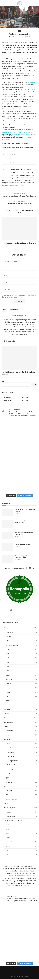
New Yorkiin (31, 82)
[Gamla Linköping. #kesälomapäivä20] (19, 486)
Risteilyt (21, 735)
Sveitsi (21, 701)
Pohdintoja (21, 790)
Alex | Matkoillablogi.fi (15, 37)
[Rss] (23, 969)
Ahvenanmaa (8, 866)
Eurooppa (20, 628)
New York (12, 154)
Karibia (21, 743)
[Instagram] (20, 969)
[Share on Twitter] (27, 162)
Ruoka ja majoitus (20, 808)
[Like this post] (23, 162)
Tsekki (21, 705)
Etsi (3, 381)
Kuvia (20, 718)
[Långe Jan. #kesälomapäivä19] (19, 488)
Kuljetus (20, 713)
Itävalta (21, 666)
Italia (21, 662)
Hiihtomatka (7, 871)
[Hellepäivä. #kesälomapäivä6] (19, 959)
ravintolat (22, 878)
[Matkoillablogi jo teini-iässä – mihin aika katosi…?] (7, 559)
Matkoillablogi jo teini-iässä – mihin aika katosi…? (24, 556)
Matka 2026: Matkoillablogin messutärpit (24, 533)
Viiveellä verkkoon (21, 799)
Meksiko (22, 769)
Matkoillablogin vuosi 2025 (23, 544)
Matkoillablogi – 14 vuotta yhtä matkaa (18, 372)
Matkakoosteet (20, 722)
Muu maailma (20, 739)
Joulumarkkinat (8, 873)
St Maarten (22, 752)
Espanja (21, 649)
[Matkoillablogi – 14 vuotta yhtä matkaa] (19, 358)
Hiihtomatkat (20, 709)
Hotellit (14, 871)
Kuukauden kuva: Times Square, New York (20, 243)
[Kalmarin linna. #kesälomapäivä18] (19, 491)
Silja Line (15, 881)
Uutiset (21, 795)
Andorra (21, 636)
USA (19, 154)
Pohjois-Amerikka (21, 765)
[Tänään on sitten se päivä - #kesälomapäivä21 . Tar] (19, 462)
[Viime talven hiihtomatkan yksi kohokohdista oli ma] (19, 421)
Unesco (19, 883)
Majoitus (21, 812)
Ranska (21, 692)
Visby (20, 885)
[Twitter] (18, 969)
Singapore (21, 782)
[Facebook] (15, 969)
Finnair (22, 868)
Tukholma (22, 842)
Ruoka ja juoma (21, 816)
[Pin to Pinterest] (28, 162)
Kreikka (21, 671)
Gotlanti (27, 868)
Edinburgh (6, 868)
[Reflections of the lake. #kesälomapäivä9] (19, 906)
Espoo (18, 868)
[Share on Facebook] (25, 162)
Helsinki (33, 868)
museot (32, 876)
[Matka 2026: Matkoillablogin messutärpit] (7, 535)
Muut (20, 786)
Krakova (21, 873)
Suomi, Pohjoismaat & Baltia (20, 820)
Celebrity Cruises (29, 866)
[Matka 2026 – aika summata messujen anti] (7, 524)
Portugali (21, 683)
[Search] (37, 3)
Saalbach (5, 881)
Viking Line (11, 885)
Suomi (21, 846)
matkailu (11, 876)
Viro (21, 855)
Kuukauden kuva (30, 873)
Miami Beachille (7, 99)
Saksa (21, 696)
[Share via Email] (30, 162)
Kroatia (21, 675)
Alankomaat (21, 632)
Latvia (21, 825)
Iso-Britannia (21, 658)
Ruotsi (21, 838)
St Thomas (22, 756)
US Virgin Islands (22, 761)
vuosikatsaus (26, 885)
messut (26, 876)
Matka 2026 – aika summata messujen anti (23, 521)
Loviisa (6, 876)
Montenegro (21, 679)
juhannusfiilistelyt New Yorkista (20, 135)
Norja (21, 833)
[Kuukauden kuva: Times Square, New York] (19, 228)
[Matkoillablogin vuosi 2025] (7, 547)
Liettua (21, 829)
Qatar (21, 778)
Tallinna (7, 883)
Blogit (22, 866)
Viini (20, 859)
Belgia (21, 641)
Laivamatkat (21, 731)
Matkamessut (19, 876)
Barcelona (16, 866)
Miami (4, 154)
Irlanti (21, 654)
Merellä (20, 726)
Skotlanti (29, 881)
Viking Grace (30, 883)
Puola (21, 688)
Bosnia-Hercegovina (21, 645)
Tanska (21, 850)
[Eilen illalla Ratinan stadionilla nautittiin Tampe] (19, 432)
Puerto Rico (22, 748)
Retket (20, 803)
